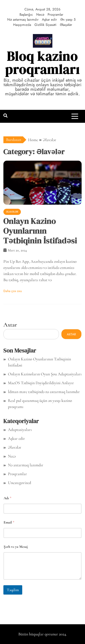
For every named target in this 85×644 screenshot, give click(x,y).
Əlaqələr (66, 24)
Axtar (10, 324)
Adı (7, 498)
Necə (40, 14)
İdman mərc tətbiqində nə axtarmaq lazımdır (44, 391)
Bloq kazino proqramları (42, 62)
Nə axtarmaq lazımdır (23, 19)
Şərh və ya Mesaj (16, 547)
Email (9, 522)
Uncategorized (19, 482)
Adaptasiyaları (20, 429)
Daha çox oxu (12, 291)
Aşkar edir (49, 19)
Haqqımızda (22, 24)
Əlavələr (12, 212)
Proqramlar (55, 14)
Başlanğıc (26, 14)
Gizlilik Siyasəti (45, 24)
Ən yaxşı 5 (67, 19)
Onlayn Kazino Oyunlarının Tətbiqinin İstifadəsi (40, 230)
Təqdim (13, 589)
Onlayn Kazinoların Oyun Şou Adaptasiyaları (45, 373)
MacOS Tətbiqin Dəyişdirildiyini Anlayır (41, 382)
